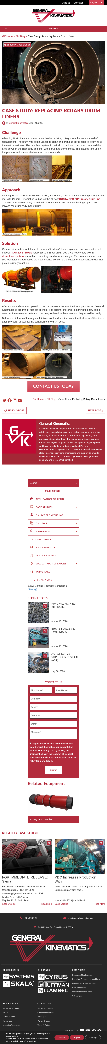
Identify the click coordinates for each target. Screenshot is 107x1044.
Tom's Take (43, 572)
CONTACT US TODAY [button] (53, 386)
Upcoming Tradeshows (12, 1025)
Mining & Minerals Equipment (84, 983)
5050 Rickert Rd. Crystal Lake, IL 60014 (55, 927)
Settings (93, 1037)
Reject (77, 1037)
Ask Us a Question (45, 1008)
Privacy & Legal (43, 1021)
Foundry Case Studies (19, 45)
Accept (62, 1037)
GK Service (77, 996)
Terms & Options (44, 1025)
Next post (94, 410)
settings (32, 1041)
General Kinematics (18, 123)
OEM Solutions (9, 1017)
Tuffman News (42, 580)
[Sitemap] (32, 589)
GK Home (7, 36)
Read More (46, 904)
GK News (41, 523)
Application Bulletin (50, 499)
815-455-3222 (55, 29)
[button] (96, 2)
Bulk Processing (79, 988)
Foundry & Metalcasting (82, 975)
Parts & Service (46, 556)
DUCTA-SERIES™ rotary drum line (79, 199)
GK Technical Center (11, 1008)
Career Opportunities (45, 1013)
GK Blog (20, 36)
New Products (45, 547)
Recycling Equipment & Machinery (86, 979)
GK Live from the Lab (49, 515)
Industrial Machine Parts (82, 992)
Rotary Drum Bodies (41, 819)
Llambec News (41, 539)
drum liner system (13, 256)
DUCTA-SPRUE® (22, 252)
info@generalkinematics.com (80, 918)
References (7, 1021)
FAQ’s (5, 1013)
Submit (53, 770)
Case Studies (44, 507)
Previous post (15, 410)
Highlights (43, 531)
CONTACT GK (31, 918)
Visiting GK (42, 1017)
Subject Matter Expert (51, 564)
